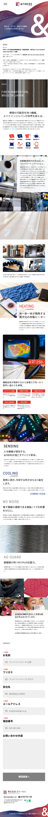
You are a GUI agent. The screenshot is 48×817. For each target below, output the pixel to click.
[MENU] (5, 4)
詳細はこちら (21, 71)
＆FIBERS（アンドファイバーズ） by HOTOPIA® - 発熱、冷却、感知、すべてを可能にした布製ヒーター (24, 4)
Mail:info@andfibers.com (10, 797)
